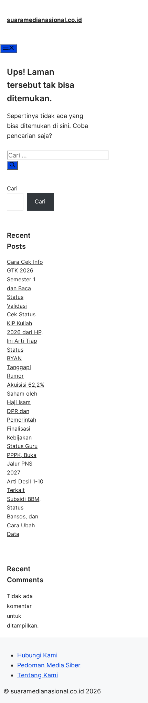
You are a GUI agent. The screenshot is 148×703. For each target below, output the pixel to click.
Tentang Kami (37, 675)
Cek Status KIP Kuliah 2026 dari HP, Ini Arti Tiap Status (25, 332)
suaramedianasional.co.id (44, 19)
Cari (12, 188)
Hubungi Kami (37, 655)
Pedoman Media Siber (49, 665)
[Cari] (12, 165)
